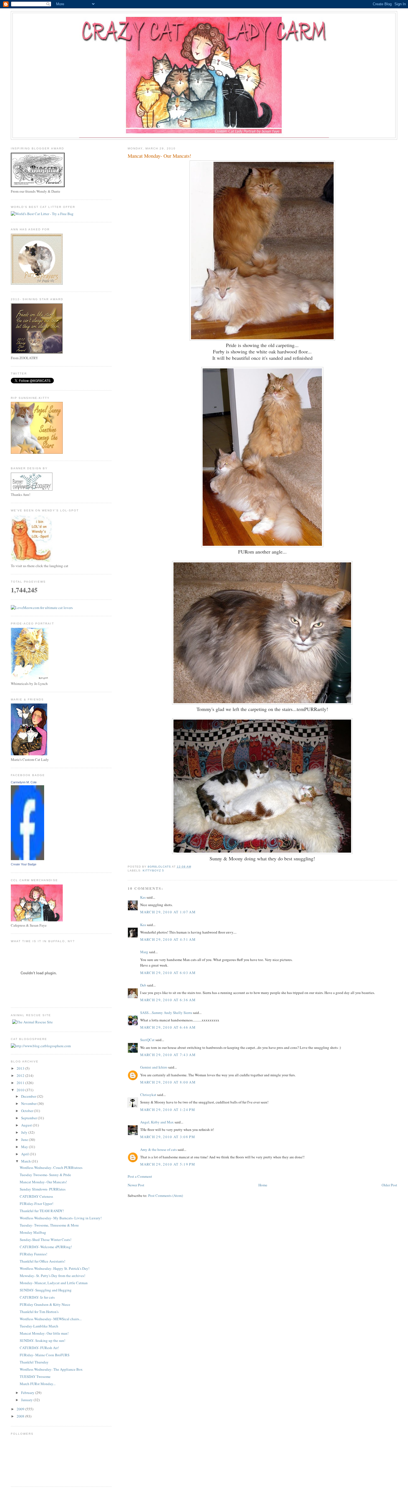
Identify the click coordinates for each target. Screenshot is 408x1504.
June (25, 1139)
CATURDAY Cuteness (36, 1196)
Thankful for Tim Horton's (39, 1311)
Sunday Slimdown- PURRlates (43, 1189)
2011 (21, 1082)
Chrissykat (148, 1094)
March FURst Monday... (38, 1383)
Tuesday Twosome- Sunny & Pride (45, 1174)
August (27, 1125)
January (27, 1399)
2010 (21, 1089)
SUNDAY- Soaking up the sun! (42, 1340)
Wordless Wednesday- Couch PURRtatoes (51, 1167)
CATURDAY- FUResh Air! (39, 1347)
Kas (143, 897)
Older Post (389, 1184)
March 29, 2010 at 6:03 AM (168, 972)
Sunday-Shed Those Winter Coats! (45, 1239)
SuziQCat (147, 1039)
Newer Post (136, 1184)
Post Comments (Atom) (165, 1195)
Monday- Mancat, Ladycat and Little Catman (54, 1282)
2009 (21, 1408)
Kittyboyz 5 (153, 870)
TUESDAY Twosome (35, 1376)
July (24, 1132)
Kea (143, 924)
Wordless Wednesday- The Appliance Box (51, 1369)
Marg (144, 951)
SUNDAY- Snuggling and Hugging (46, 1290)
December (29, 1096)
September (29, 1117)
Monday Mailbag (33, 1232)
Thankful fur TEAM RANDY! (42, 1210)
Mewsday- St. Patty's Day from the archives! (52, 1275)
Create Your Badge (23, 864)
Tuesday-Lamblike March (39, 1326)
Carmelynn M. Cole (24, 782)
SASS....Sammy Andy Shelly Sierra (166, 1012)
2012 (21, 1075)
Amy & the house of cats (158, 1149)
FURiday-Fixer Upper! (36, 1203)
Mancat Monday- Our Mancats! (43, 1181)
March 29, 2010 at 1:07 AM (168, 911)
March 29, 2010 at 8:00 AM (168, 1082)
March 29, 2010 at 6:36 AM (168, 999)
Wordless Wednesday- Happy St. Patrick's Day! (54, 1268)
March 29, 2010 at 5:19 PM (167, 1164)
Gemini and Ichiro (153, 1067)
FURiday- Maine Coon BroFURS (44, 1354)
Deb (143, 985)
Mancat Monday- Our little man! (44, 1333)
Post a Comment (140, 1176)
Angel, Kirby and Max (157, 1122)
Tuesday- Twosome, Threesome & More (49, 1225)
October (27, 1110)
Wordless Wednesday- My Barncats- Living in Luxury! (61, 1217)
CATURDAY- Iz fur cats (37, 1297)
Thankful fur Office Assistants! (42, 1261)
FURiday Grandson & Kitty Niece (45, 1304)
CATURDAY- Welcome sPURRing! (46, 1246)
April (25, 1153)
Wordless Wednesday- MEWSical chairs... (51, 1318)
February (28, 1392)
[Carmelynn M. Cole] (27, 858)
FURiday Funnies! (33, 1253)
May (25, 1146)
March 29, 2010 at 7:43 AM (168, 1054)
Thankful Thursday (34, 1362)
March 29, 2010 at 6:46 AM (168, 1027)
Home (262, 1184)
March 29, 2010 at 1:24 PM (167, 1109)
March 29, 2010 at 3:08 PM (167, 1136)
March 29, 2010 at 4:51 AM (168, 939)
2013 (21, 1068)
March (26, 1161)
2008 (21, 1416)
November (29, 1103)
